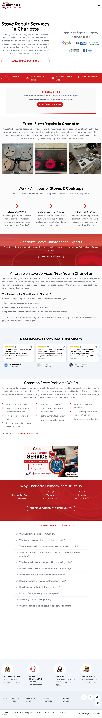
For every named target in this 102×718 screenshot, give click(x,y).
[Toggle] (16, 534)
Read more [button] (9, 359)
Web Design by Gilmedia (90, 714)
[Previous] (1, 159)
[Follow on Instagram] (90, 697)
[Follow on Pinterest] (97, 697)
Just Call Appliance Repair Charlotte (24, 712)
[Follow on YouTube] (98, 703)
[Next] (100, 159)
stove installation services (26, 433)
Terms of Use (51, 712)
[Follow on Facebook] (84, 697)
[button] (99, 5)
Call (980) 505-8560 (50, 104)
